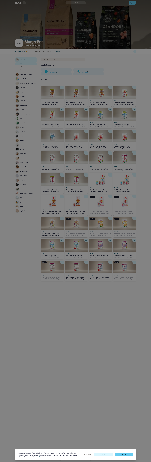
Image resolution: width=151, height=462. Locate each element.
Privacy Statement (44, 456)
